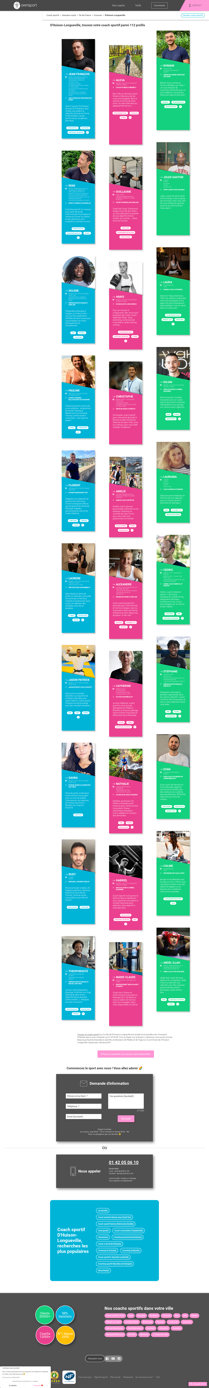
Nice (177, 1315)
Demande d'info (199, 1384)
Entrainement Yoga (120, 113)
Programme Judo (178, 102)
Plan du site (115, 1377)
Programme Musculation (125, 232)
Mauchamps (103, 1270)
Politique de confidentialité (10, 1377)
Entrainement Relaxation (173, 898)
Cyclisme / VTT (176, 510)
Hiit (78, 432)
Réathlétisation (171, 106)
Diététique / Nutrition (76, 132)
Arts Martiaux (72, 128)
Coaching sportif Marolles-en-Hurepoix (115, 1264)
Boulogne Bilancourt (115, 1334)
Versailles (177, 1328)
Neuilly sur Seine (113, 1322)
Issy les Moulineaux (114, 1328)
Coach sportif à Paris (115, 1315)
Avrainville (102, 1210)
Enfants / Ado (167, 319)
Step (69, 712)
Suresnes (151, 1328)
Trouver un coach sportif (88, 1034)
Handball (165, 102)
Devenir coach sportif (193, 15)
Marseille (141, 1315)
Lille (185, 1315)
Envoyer (126, 1118)
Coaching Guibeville (130, 1250)
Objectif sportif (101, 1377)
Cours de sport (85, 1377)
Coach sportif (53, 15)
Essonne (98, 15)
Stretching (125, 228)
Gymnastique (82, 427)
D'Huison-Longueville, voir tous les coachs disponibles (125, 1054)
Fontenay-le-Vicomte (107, 1250)
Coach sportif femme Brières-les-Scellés (115, 1224)
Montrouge (147, 1322)
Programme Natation (73, 233)
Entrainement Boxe (125, 332)
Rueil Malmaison (135, 1328)
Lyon (131, 1315)
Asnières (160, 1322)
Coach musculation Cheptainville (128, 1230)
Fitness (123, 117)
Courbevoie (173, 1322)
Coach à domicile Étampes (109, 1244)
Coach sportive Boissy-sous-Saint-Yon (114, 1217)
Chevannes (103, 1237)
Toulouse (166, 1315)
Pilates (76, 620)
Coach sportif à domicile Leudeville (113, 1257)
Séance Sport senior (173, 514)
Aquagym (119, 622)
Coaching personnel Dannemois (127, 1237)
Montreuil (144, 1334)
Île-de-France (85, 15)
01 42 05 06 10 (124, 1162)
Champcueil (103, 1230)
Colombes (187, 1322)
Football (82, 332)
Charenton (163, 1328)
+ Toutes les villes (160, 1334)
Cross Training (126, 237)
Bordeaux (154, 1315)
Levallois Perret (131, 1322)
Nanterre (131, 1334)
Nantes (194, 1315)
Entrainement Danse (173, 315)
